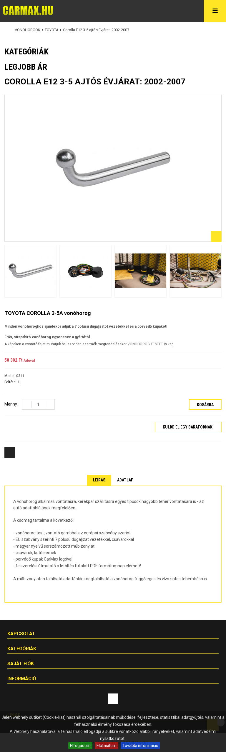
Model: (10, 376)
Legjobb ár (25, 67)
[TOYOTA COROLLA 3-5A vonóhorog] (30, 271)
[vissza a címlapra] (5, 30)
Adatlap (125, 480)
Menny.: (11, 404)
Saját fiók (20, 663)
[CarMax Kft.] (28, 10)
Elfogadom (80, 745)
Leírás (99, 480)
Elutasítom (107, 745)
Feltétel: (11, 382)
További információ (140, 745)
